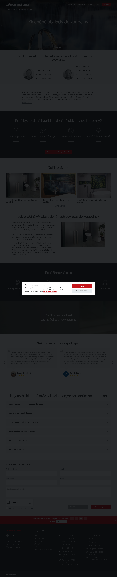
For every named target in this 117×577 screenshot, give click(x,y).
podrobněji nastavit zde (50, 291)
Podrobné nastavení (82, 290)
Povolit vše (82, 286)
